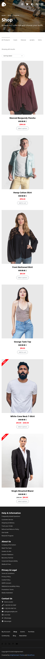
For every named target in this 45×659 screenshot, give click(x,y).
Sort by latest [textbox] (7, 55)
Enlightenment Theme (17, 655)
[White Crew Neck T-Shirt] (22, 386)
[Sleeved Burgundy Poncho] (22, 88)
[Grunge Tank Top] (22, 311)
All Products (6, 40)
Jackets (32, 40)
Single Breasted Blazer (22, 491)
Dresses (23, 40)
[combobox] (13, 56)
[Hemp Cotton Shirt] (22, 162)
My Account (6, 631)
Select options (22, 128)
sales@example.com (10, 611)
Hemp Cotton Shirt (22, 192)
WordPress (31, 655)
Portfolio (31, 631)
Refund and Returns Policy (10, 529)
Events (22, 631)
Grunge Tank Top (22, 342)
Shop (9, 15)
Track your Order (7, 526)
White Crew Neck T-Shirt (22, 416)
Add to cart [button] (22, 203)
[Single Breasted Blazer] (22, 461)
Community (6, 635)
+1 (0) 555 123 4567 (10, 605)
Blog (14, 635)
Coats (15, 40)
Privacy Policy (6, 576)
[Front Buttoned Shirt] (22, 237)
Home (3, 15)
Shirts (40, 40)
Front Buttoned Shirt (22, 267)
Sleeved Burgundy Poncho (22, 118)
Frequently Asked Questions (11, 516)
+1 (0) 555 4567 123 (10, 608)
